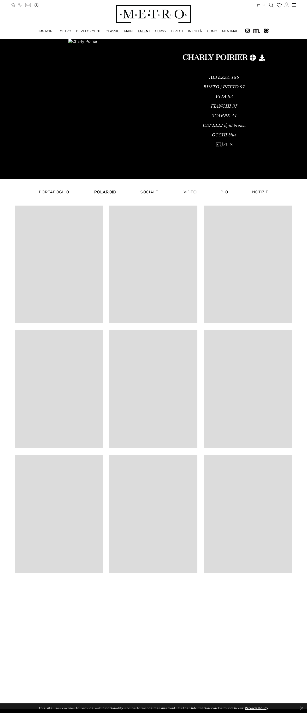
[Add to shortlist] (253, 58)
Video (190, 192)
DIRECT (177, 31)
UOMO (212, 31)
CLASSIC (112, 31)
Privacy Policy (256, 708)
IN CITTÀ (195, 31)
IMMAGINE (46, 31)
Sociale (149, 192)
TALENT (144, 31)
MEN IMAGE (231, 31)
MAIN (128, 31)
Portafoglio (54, 192)
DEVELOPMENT (88, 31)
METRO (65, 31)
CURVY (160, 31)
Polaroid (105, 192)
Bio (224, 192)
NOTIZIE (260, 192)
